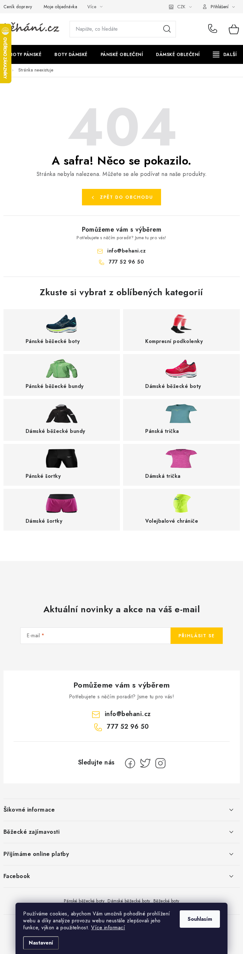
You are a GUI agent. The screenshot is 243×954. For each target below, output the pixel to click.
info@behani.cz (126, 250)
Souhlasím (200, 919)
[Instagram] (160, 763)
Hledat (167, 29)
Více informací (108, 927)
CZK (181, 6)
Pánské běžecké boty (84, 901)
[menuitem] (25, 54)
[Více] (225, 54)
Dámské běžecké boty (129, 901)
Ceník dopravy (17, 6)
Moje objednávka (61, 6)
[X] (145, 763)
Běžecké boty (166, 901)
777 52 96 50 (213, 29)
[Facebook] (130, 763)
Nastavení (41, 942)
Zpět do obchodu (126, 197)
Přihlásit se (196, 636)
